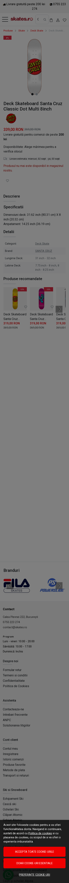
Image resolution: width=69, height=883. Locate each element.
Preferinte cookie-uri (34, 874)
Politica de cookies (40, 833)
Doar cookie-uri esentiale (34, 863)
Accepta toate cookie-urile (34, 851)
